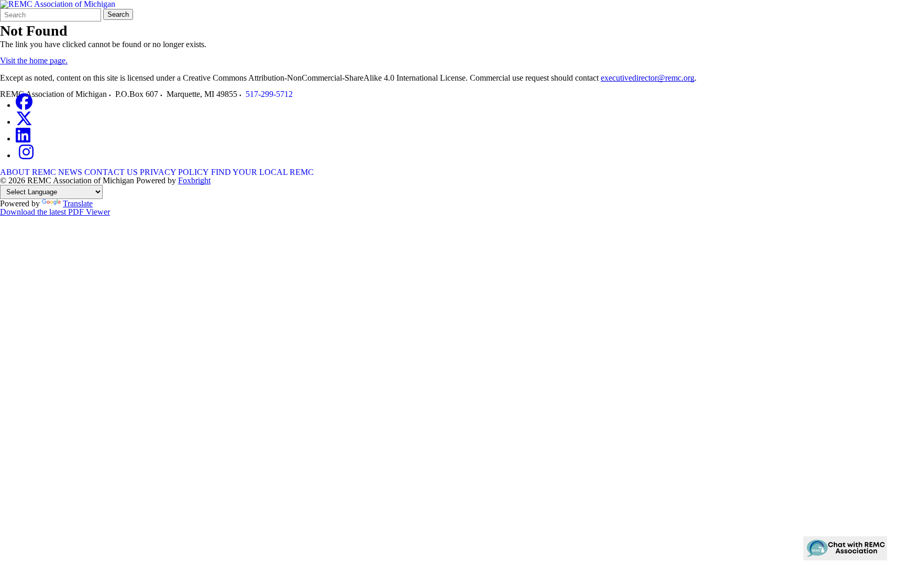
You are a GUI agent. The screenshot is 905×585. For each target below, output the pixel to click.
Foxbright (194, 180)
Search (118, 14)
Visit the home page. (34, 60)
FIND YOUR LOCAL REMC (262, 172)
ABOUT (15, 172)
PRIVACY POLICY (174, 172)
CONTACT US (111, 172)
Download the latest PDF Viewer (55, 211)
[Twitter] (24, 121)
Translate (78, 203)
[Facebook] (24, 105)
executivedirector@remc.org (647, 77)
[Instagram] (26, 155)
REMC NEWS (57, 172)
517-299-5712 (269, 94)
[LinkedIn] (23, 138)
